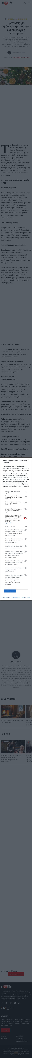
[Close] (28, 461)
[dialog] (16, 529)
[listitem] (16, 492)
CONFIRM (10, 590)
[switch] (25, 496)
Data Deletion (6, 597)
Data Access (16, 597)
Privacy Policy (26, 597)
